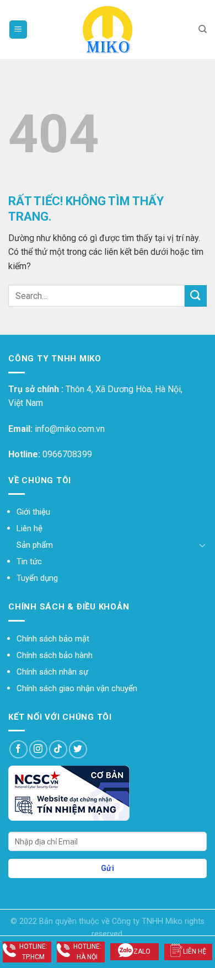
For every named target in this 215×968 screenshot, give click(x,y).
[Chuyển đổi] (202, 545)
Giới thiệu (33, 512)
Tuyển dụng (37, 578)
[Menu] (18, 29)
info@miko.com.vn (70, 429)
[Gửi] (196, 296)
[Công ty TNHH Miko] (107, 29)
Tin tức (29, 561)
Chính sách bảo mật (53, 639)
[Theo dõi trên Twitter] (78, 749)
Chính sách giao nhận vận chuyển (77, 688)
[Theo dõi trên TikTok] (58, 749)
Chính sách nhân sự (52, 672)
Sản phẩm (35, 545)
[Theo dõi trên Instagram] (38, 749)
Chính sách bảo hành (55, 655)
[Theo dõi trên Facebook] (18, 749)
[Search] (202, 29)
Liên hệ (29, 528)
